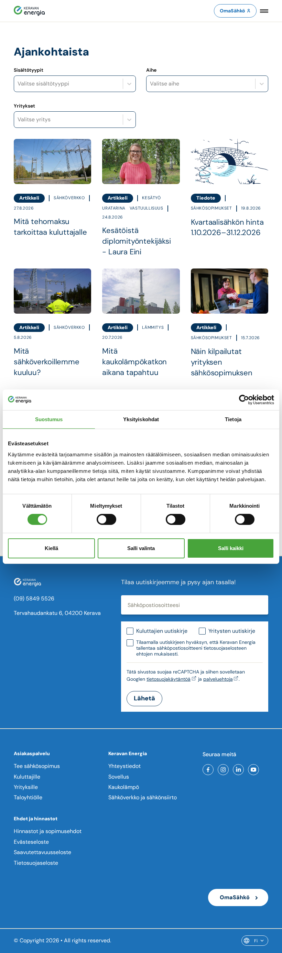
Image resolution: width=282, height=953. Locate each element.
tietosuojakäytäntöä (169, 679)
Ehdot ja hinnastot (35, 818)
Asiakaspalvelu (32, 753)
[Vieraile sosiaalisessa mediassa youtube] (253, 769)
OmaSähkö (232, 11)
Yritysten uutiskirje (231, 631)
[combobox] (18, 84)
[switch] (106, 519)
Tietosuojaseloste (36, 862)
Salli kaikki (230, 548)
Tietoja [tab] (233, 419)
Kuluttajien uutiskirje (161, 631)
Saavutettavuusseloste (42, 852)
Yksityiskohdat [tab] (141, 419)
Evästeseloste (31, 841)
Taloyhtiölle (28, 797)
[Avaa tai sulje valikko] (264, 11)
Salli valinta (141, 548)
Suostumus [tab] (49, 419)
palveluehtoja (218, 679)
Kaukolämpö (123, 787)
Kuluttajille (27, 776)
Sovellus (118, 776)
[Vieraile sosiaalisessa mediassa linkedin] (238, 769)
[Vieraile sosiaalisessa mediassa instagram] (223, 769)
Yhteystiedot (124, 766)
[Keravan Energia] (29, 11)
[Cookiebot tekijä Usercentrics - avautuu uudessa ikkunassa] (244, 399)
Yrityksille (26, 787)
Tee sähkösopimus (37, 766)
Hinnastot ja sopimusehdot (48, 831)
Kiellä (51, 548)
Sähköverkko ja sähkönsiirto (142, 797)
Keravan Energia (127, 753)
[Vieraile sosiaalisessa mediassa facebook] (208, 769)
